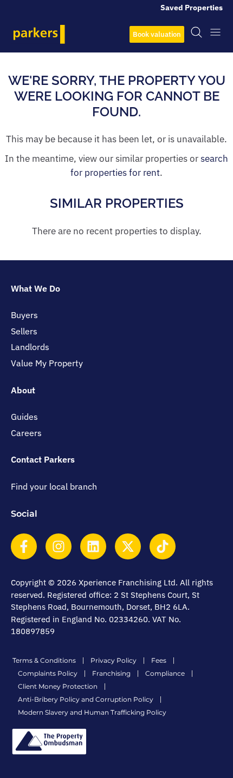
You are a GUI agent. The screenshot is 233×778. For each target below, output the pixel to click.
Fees (158, 660)
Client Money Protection (58, 686)
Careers (26, 432)
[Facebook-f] (24, 546)
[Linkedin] (93, 546)
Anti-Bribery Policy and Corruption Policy (85, 699)
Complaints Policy (47, 673)
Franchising (111, 673)
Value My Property (47, 363)
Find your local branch (54, 486)
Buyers (24, 314)
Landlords (30, 346)
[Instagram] (59, 546)
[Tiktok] (163, 546)
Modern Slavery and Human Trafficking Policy (92, 712)
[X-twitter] (128, 546)
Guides (24, 416)
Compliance (165, 673)
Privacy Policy (113, 660)
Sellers (24, 331)
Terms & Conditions (44, 660)
